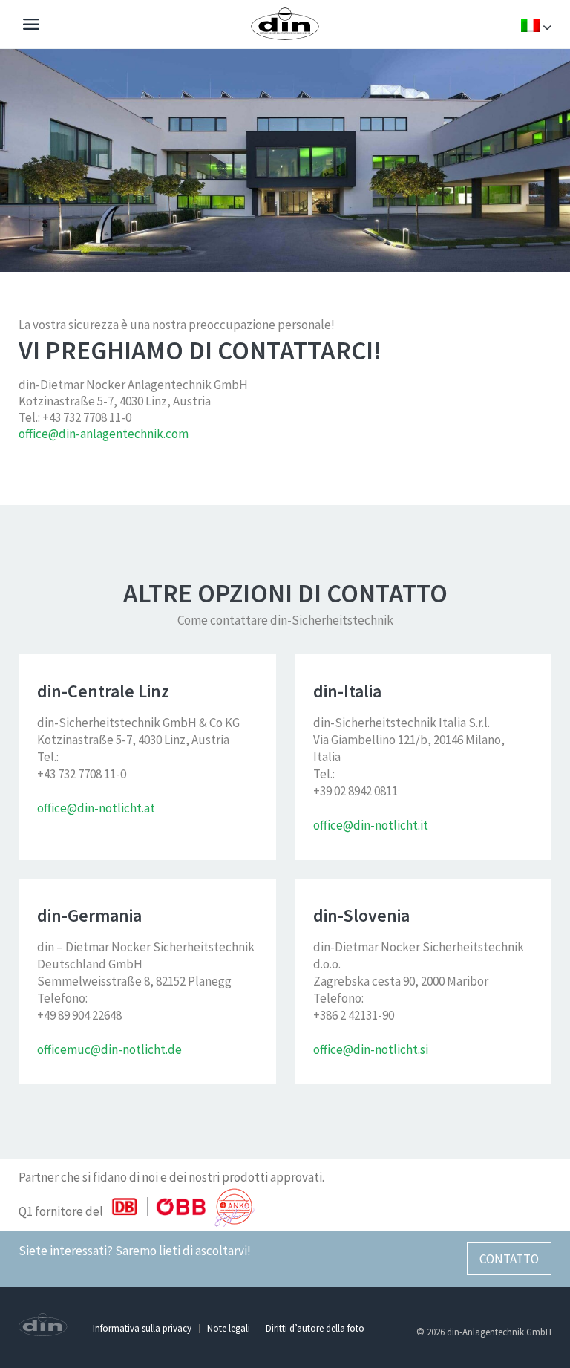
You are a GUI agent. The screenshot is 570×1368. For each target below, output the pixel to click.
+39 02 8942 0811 (355, 791)
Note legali (228, 1328)
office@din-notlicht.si (370, 1049)
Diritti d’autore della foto (315, 1328)
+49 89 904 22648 (79, 1015)
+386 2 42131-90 (353, 1015)
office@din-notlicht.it (370, 825)
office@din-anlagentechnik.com (104, 434)
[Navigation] (31, 26)
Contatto (509, 1259)
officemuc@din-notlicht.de (109, 1049)
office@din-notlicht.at (96, 808)
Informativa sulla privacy (142, 1328)
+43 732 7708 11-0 (86, 417)
